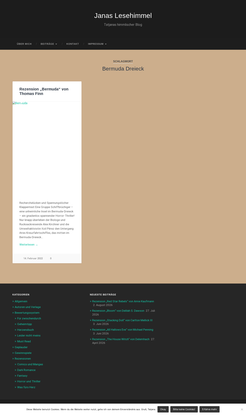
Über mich (24, 44)
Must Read (24, 341)
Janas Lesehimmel (123, 15)
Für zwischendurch (29, 318)
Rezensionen (23, 358)
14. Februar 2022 (33, 258)
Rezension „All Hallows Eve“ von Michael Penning (122, 329)
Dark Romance (26, 370)
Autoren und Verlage (28, 307)
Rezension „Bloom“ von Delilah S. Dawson (118, 310)
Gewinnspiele (23, 353)
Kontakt (72, 44)
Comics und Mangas (30, 364)
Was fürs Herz (26, 387)
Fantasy (22, 375)
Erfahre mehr (209, 409)
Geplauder (21, 347)
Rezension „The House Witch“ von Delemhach (120, 339)
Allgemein (21, 301)
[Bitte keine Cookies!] (241, 409)
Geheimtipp (24, 324)
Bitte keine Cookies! (184, 409)
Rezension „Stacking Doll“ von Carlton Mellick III (122, 320)
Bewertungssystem (27, 312)
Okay (163, 409)
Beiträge (47, 44)
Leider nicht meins (28, 335)
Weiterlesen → (28, 244)
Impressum (96, 44)
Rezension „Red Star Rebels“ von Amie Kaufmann (123, 301)
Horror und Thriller (28, 381)
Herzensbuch (25, 329)
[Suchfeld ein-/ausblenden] (228, 44)
